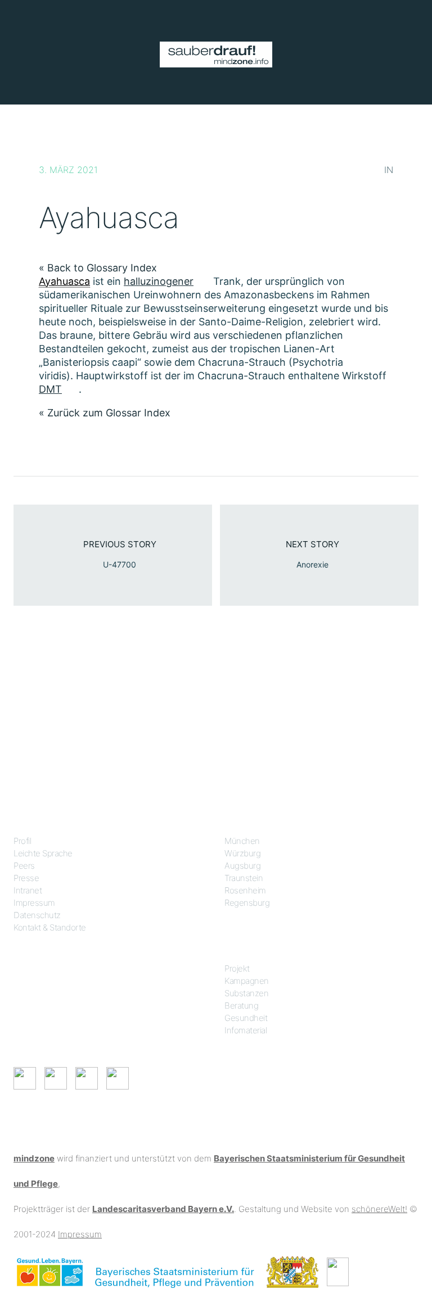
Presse (26, 878)
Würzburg (242, 853)
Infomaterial (245, 1030)
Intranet (28, 890)
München (242, 841)
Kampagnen (246, 980)
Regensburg (246, 902)
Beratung (241, 1005)
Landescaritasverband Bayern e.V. (163, 1209)
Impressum (34, 902)
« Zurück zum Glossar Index (104, 413)
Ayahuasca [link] (64, 281)
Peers (24, 865)
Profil (22, 841)
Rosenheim (245, 890)
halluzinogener (159, 281)
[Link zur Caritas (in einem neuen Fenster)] (338, 1271)
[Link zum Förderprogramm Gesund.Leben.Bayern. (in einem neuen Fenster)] (50, 1271)
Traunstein (243, 878)
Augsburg (242, 865)
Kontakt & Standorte (50, 927)
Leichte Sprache (43, 853)
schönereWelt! (379, 1209)
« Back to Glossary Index (98, 268)
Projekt (237, 968)
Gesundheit (245, 1018)
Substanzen (246, 993)
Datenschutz (37, 915)
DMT (50, 389)
